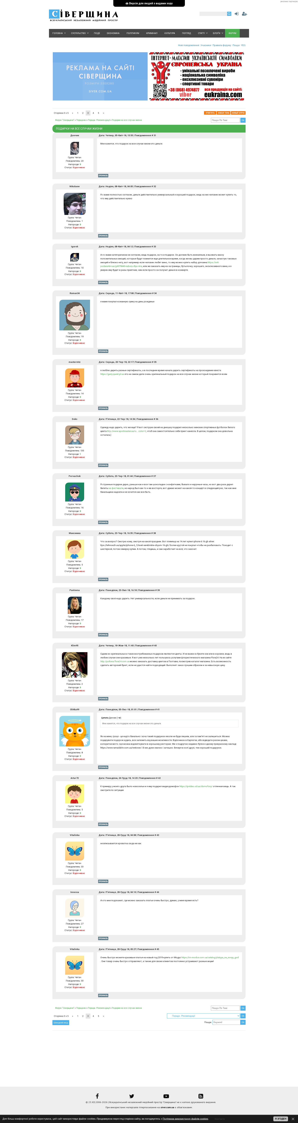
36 (157, 419)
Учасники (206, 45)
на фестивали (116, 488)
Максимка (75, 533)
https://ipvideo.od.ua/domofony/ (195, 786)
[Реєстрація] (245, 14)
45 (158, 949)
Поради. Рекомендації (99, 120)
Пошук (236, 45)
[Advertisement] (149, 1056)
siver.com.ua (167, 1107)
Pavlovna (74, 590)
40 (155, 645)
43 (158, 835)
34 (155, 293)
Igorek (74, 246)
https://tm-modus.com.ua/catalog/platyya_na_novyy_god (210, 957)
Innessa (74, 892)
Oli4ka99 (74, 709)
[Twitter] (132, 1097)
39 (158, 590)
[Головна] (83, 20)
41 (158, 709)
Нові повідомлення (188, 45)
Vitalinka (75, 835)
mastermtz (75, 362)
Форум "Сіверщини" (64, 120)
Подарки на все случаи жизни (127, 120)
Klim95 (74, 645)
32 (154, 186)
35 (155, 362)
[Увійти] (236, 14)
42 (159, 778)
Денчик (74, 135)
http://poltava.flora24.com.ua (114, 661)
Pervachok (75, 476)
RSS (243, 45)
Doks (74, 419)
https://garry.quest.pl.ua (112, 374)
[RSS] (200, 1097)
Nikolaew (74, 186)
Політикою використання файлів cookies (185, 1118)
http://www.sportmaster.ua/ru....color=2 (126, 431)
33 (154, 246)
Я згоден (280, 1118)
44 (158, 892)
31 (155, 135)
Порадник (81, 120)
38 (154, 533)
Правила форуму (222, 45)
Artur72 (75, 778)
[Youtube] (166, 1097)
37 (154, 476)
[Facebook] (97, 1097)
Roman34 (75, 293)
